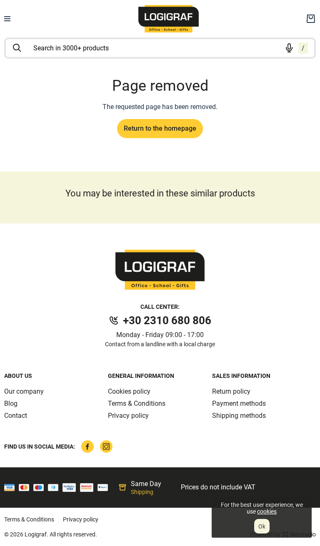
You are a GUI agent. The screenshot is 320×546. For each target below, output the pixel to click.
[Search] (17, 48)
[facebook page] (87, 446)
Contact (15, 415)
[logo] (169, 18)
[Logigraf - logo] (160, 269)
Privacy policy (128, 415)
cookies (267, 511)
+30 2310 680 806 (167, 320)
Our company (24, 391)
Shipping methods (239, 415)
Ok (261, 526)
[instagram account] (106, 446)
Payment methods (239, 403)
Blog (11, 403)
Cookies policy (129, 391)
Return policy (231, 391)
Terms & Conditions (136, 403)
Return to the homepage (160, 128)
